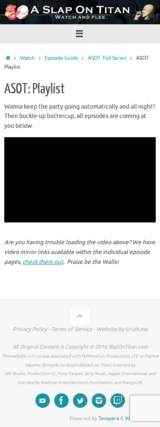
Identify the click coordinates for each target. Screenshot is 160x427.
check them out (43, 261)
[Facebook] (61, 400)
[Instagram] (99, 400)
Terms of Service (71, 329)
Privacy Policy (30, 329)
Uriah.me (136, 329)
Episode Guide (61, 58)
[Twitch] (118, 400)
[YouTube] (42, 400)
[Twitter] (80, 400)
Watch (27, 58)
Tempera (109, 418)
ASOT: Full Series (107, 58)
